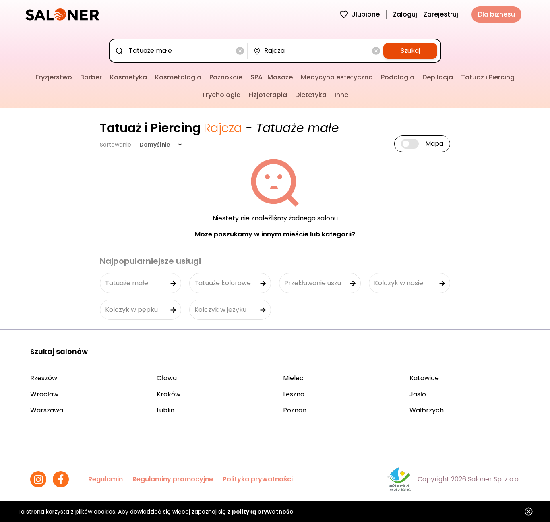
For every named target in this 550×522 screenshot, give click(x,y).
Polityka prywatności (258, 479)
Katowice (424, 378)
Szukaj (410, 50)
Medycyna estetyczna (337, 77)
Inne (341, 94)
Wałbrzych (426, 410)
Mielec (293, 378)
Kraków (168, 394)
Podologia (397, 77)
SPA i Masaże (271, 77)
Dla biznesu (496, 14)
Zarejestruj (441, 14)
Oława (167, 378)
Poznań (294, 410)
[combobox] (180, 51)
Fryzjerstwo (53, 77)
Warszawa (46, 410)
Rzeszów (43, 378)
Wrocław (44, 394)
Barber (91, 77)
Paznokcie (225, 77)
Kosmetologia (178, 77)
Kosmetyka (128, 77)
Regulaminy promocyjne (172, 479)
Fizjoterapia (268, 94)
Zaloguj (405, 14)
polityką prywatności (263, 512)
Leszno (293, 394)
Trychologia (221, 94)
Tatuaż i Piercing (488, 77)
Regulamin (105, 479)
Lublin (165, 410)
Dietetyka (311, 94)
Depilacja (437, 77)
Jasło (417, 394)
